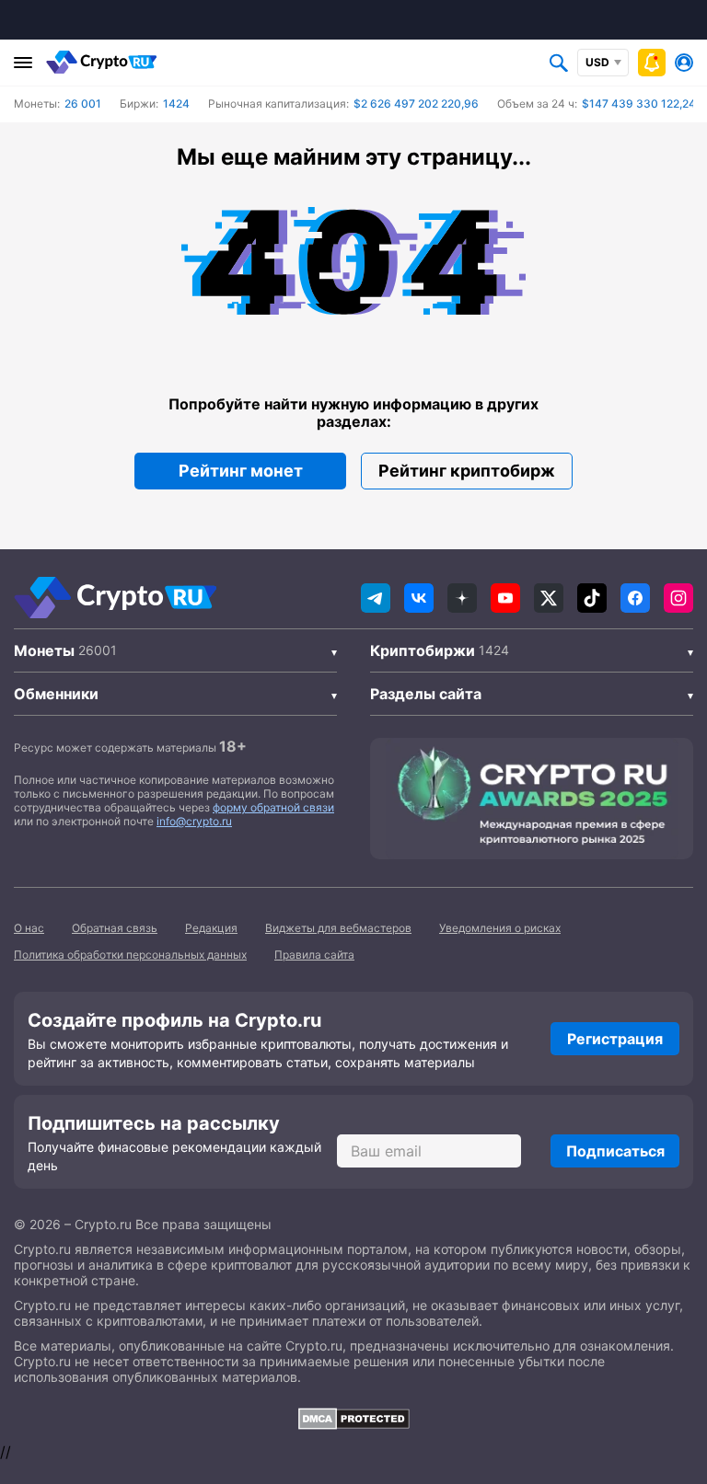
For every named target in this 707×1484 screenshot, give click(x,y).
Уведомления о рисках (500, 928)
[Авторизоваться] (684, 62)
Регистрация (615, 1039)
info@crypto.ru (194, 821)
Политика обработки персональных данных (130, 954)
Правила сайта (314, 954)
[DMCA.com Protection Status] (353, 1419)
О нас (29, 928)
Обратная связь (114, 928)
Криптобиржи (422, 650)
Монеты (44, 650)
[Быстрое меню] (652, 62)
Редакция (211, 928)
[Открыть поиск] (559, 62)
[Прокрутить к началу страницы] (666, 1369)
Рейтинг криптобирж (466, 470)
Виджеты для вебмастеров (338, 928)
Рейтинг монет (241, 470)
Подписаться (615, 1151)
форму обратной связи (273, 807)
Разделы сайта (425, 693)
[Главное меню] (23, 62)
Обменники (56, 693)
